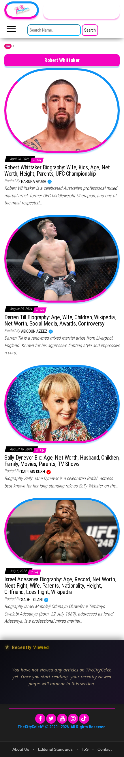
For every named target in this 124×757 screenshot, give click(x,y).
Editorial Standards (55, 749)
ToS (85, 749)
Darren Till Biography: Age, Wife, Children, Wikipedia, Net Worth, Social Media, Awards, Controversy (60, 320)
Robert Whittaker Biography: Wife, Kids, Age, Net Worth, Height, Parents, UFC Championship (57, 170)
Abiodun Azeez (34, 331)
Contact (104, 749)
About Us (20, 749)
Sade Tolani (32, 599)
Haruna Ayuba (34, 181)
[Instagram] (73, 719)
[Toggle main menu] (11, 30)
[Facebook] (40, 719)
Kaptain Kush (33, 471)
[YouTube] (62, 719)
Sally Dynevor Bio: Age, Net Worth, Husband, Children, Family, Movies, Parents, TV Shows (62, 460)
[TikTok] (84, 719)
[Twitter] (51, 719)
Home (8, 46)
